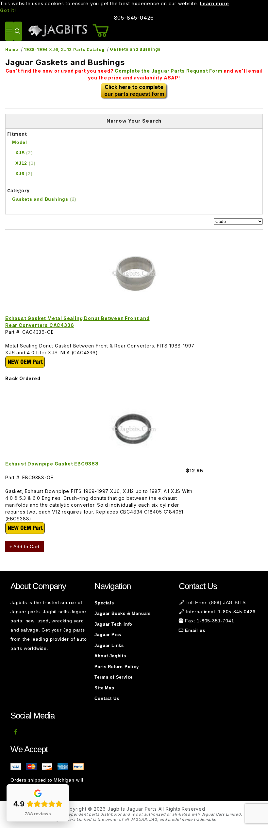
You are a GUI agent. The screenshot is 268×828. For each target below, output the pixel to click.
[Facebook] (15, 732)
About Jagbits (110, 655)
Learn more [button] (214, 3)
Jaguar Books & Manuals (122, 613)
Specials (104, 602)
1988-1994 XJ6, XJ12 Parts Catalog (64, 49)
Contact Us (106, 698)
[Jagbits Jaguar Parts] (57, 30)
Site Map (104, 687)
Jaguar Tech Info (113, 624)
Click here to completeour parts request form (134, 90)
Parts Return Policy (116, 666)
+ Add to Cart (24, 546)
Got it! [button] (8, 10)
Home (11, 49)
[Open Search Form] (18, 31)
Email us (195, 630)
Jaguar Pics (107, 634)
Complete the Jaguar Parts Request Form (168, 71)
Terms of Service (113, 677)
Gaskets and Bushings (135, 49)
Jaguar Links (109, 645)
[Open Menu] (9, 31)
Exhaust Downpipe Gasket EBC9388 (52, 463)
